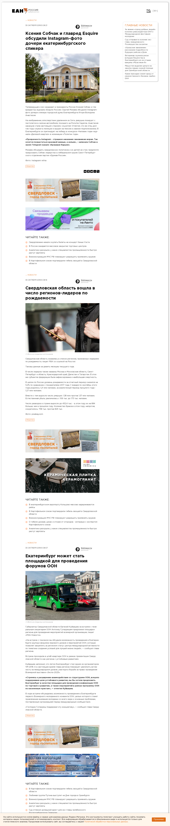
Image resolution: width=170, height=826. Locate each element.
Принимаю (159, 819)
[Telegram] (91, 171)
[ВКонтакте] (85, 171)
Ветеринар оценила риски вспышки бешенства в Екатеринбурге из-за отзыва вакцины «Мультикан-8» (138, 59)
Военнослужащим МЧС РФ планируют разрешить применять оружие (62, 257)
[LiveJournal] (98, 171)
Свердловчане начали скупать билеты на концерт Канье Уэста (59, 242)
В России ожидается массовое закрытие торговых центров (58, 246)
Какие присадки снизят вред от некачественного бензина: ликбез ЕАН (140, 76)
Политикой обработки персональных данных (106, 822)
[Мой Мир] (94, 171)
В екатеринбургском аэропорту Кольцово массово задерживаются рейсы (61, 506)
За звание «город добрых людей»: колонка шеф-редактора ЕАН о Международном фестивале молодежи (140, 33)
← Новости (30, 20)
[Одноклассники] (88, 171)
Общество (30, 166)
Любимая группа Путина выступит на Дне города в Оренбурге (59, 795)
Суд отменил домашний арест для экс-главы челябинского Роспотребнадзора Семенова (57, 811)
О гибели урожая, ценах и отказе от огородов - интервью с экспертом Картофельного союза (63, 523)
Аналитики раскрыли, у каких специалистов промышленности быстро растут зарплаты (63, 251)
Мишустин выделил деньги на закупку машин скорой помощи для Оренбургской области (139, 68)
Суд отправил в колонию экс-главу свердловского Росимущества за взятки (138, 42)
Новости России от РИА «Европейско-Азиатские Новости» (20, 11)
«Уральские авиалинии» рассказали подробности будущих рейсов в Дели (136, 50)
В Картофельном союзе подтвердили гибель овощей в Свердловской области (63, 262)
